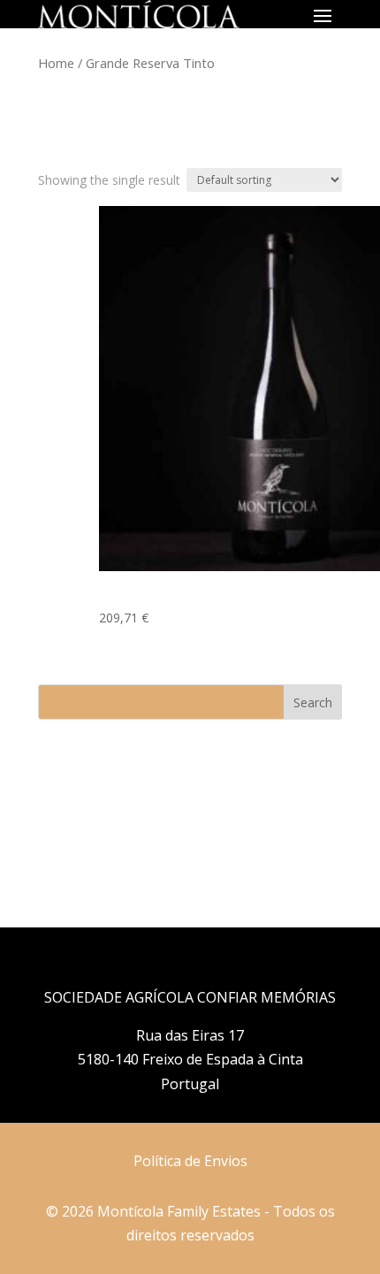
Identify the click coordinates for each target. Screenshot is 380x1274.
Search (312, 702)
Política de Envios (190, 1161)
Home (56, 63)
